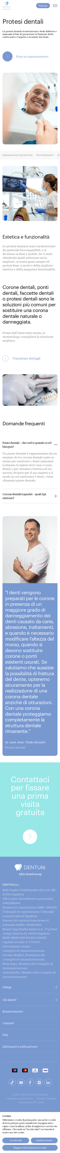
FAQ (5, 1035)
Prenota (43, 5)
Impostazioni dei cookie (31, 1102)
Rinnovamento (12, 1011)
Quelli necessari (44, 1140)
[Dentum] (6, 6)
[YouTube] (21, 1083)
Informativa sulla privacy (20, 1046)
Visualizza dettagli (22, 358)
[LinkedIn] (48, 1083)
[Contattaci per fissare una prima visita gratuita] (7, 809)
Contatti (8, 1023)
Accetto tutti (16, 1140)
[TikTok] (12, 1083)
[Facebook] (30, 1083)
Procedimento (45, 155)
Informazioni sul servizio (17, 155)
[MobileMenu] (55, 5)
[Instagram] (39, 1083)
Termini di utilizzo (46, 1098)
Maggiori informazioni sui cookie (30, 1147)
